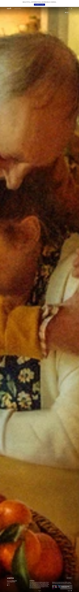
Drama (8, 583)
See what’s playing (39, 4)
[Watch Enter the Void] (56, 587)
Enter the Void (65, 586)
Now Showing (18, 8)
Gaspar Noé (64, 587)
